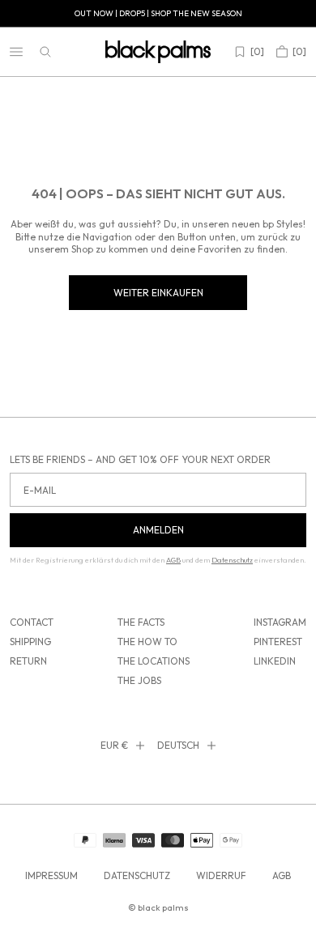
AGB (281, 875)
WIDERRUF (221, 875)
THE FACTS (140, 622)
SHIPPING (30, 641)
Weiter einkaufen (158, 293)
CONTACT (31, 622)
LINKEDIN (275, 661)
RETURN (28, 661)
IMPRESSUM (51, 875)
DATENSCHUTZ (137, 875)
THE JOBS (139, 680)
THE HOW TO (147, 641)
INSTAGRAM (280, 622)
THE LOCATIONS (153, 661)
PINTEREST (278, 641)
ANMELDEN (158, 530)
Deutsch (178, 745)
